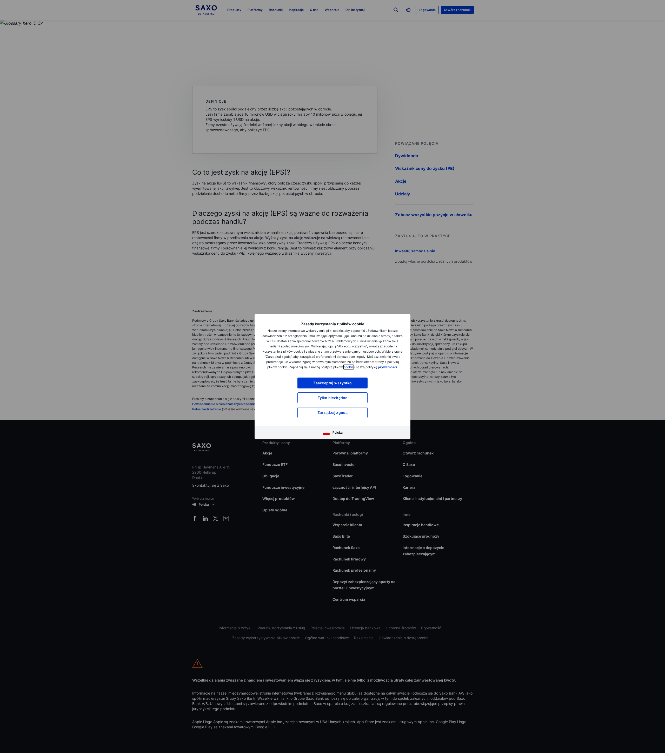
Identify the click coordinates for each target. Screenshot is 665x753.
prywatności (387, 367)
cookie (349, 367)
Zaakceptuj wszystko (332, 383)
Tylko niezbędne (333, 397)
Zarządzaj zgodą (332, 412)
